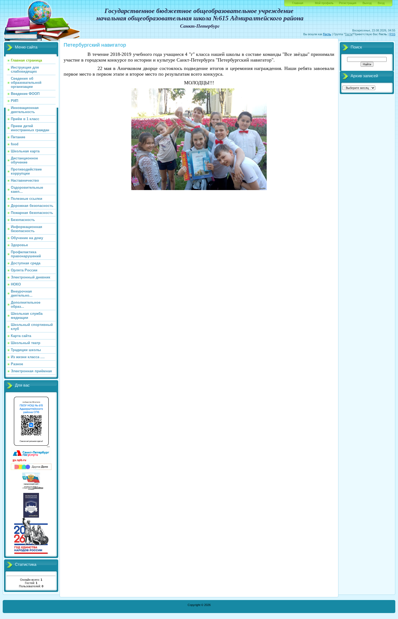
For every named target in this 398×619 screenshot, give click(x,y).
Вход (381, 3)
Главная (297, 3)
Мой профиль (324, 3)
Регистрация (347, 3)
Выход (367, 3)
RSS (392, 34)
